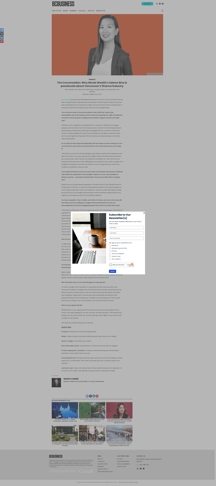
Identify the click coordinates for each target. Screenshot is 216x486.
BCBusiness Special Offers (119, 248)
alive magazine (116, 259)
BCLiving (114, 251)
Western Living (116, 256)
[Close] (144, 213)
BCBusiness (115, 245)
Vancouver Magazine (118, 253)
